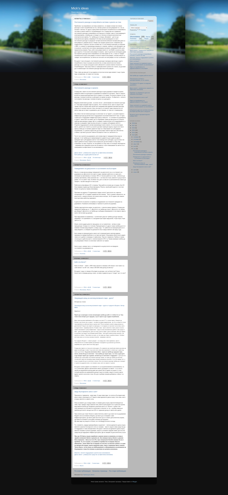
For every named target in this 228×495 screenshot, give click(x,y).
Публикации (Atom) (88, 474)
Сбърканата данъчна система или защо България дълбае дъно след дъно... (141, 110)
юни (134, 148)
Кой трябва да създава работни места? (86, 154)
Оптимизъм (142, 40)
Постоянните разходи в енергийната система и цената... (143, 151)
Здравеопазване (134, 40)
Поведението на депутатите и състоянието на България (95, 168)
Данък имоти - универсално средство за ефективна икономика (93, 153)
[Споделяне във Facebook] (108, 77)
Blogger (135, 481)
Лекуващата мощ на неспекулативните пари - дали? (94, 298)
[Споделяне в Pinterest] (110, 77)
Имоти (89, 160)
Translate (143, 30)
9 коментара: (97, 287)
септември (136, 141)
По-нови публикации (82, 471)
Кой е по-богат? (80, 262)
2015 (133, 130)
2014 (133, 132)
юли (134, 146)
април (135, 172)
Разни (146, 38)
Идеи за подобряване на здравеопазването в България (139, 67)
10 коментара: (97, 157)
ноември (136, 137)
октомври (136, 139)
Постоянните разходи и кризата (86, 88)
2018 (133, 123)
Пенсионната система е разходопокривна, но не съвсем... (140, 79)
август (135, 144)
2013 (133, 135)
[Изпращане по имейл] (103, 77)
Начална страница (99, 471)
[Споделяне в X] (106, 77)
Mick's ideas (80, 8)
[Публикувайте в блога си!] (105, 77)
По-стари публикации (117, 471)
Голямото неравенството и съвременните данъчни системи (139, 47)
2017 (133, 125)
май (134, 169)
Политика (82, 253)
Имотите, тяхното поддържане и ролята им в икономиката (92, 453)
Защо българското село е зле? (85, 392)
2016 (133, 128)
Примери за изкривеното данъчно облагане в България (140, 93)
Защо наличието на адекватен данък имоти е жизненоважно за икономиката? (142, 64)
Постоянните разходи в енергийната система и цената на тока (97, 22)
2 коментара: (96, 77)
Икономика (83, 79)
